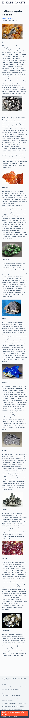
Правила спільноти (19, 709)
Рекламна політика (19, 706)
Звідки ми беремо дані (7, 700)
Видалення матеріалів (7, 706)
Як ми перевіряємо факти (8, 698)
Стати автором (22, 703)
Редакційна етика (20, 698)
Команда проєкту (6, 695)
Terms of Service (14, 687)
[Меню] (26, 2)
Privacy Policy (5, 687)
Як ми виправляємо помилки (9, 703)
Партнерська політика (7, 709)
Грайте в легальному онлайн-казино (13, 713)
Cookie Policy (23, 687)
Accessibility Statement (14, 689)
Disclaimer (4, 689)
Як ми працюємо (16, 695)
